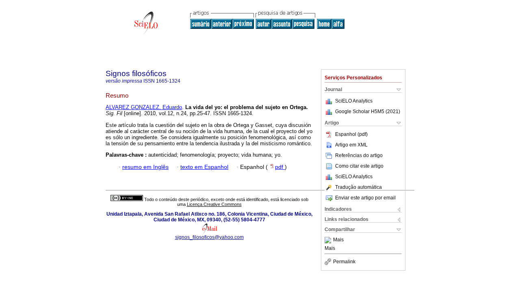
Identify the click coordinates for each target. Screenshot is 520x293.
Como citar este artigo (359, 166)
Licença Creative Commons (214, 204)
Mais (338, 240)
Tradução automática (358, 187)
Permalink (344, 262)
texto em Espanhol (204, 167)
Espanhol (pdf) (351, 134)
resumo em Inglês (145, 167)
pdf (280, 167)
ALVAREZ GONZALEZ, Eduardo (144, 107)
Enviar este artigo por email (365, 198)
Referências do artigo (359, 155)
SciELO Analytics (354, 101)
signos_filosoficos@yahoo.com (209, 237)
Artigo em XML (351, 145)
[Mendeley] (329, 240)
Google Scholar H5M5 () (367, 111)
